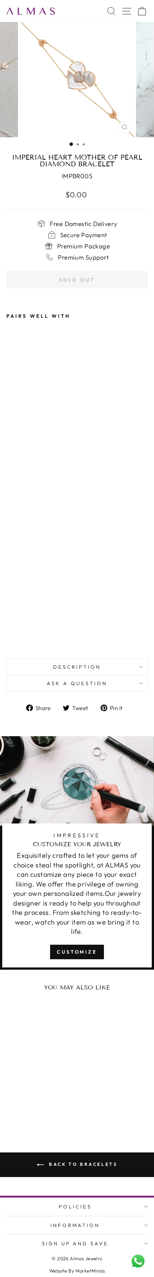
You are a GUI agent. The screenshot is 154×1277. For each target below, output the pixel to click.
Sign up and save (75, 1243)
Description (77, 667)
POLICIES (75, 1206)
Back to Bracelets (82, 1164)
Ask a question (77, 683)
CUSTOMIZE (77, 952)
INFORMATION (75, 1225)
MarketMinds (90, 1271)
